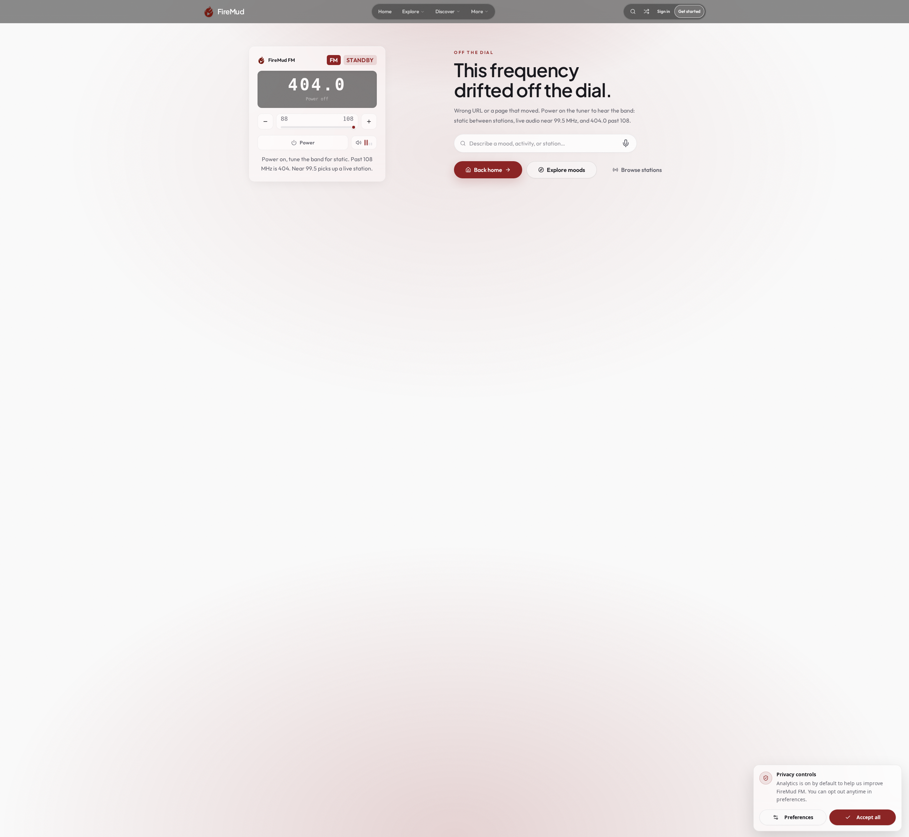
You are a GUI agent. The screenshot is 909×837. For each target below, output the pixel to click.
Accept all (868, 817)
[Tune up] (369, 121)
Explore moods (566, 169)
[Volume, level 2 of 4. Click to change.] (364, 142)
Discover (445, 11)
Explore (410, 11)
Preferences (798, 817)
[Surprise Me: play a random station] (646, 11)
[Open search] (632, 11)
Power (307, 142)
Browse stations (641, 169)
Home (384, 11)
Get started (689, 11)
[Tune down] (265, 121)
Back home (488, 169)
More (477, 11)
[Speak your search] (625, 143)
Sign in (663, 11)
